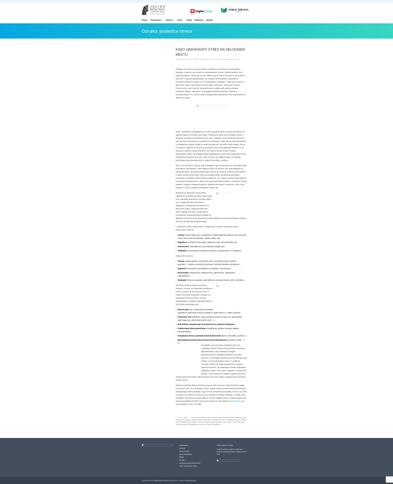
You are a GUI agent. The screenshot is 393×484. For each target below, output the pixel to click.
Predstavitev (183, 445)
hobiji (245, 417)
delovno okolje (217, 417)
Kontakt (182, 460)
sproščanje (218, 422)
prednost (194, 422)
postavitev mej (185, 422)
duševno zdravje (228, 417)
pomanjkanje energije (233, 420)
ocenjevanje (217, 420)
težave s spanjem (181, 424)
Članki (185, 417)
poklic (223, 420)
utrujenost (202, 424)
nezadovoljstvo (207, 420)
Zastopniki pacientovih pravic (189, 463)
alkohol (198, 417)
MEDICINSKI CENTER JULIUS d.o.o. (166, 480)
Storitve (182, 448)
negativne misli (197, 420)
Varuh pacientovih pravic (188, 466)
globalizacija (238, 417)
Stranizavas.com (190, 480)
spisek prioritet (209, 422)
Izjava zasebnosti (185, 454)
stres (224, 422)
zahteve (209, 424)
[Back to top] (386, 477)
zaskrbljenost (217, 424)
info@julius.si (236, 401)
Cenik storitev (184, 451)
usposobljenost (193, 424)
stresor (229, 422)
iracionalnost (180, 420)
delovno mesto (207, 417)
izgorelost (188, 420)
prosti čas (200, 422)
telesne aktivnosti (238, 422)
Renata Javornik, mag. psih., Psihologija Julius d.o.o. (222, 59)
